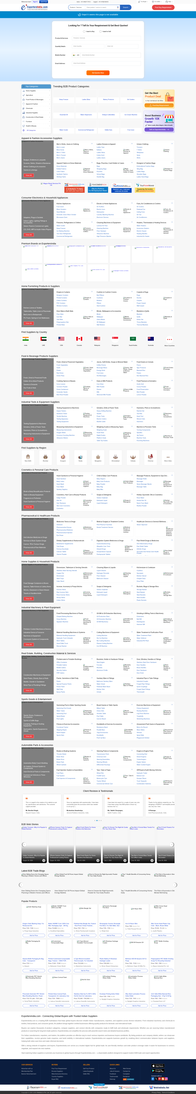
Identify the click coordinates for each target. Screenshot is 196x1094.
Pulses (139, 373)
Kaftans (99, 150)
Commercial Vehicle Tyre (105, 783)
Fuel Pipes (60, 773)
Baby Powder (101, 484)
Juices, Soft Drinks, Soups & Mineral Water (112, 362)
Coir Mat (59, 317)
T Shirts (139, 150)
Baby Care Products (103, 481)
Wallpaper (100, 317)
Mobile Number (60, 55)
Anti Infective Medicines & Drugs (35, 537)
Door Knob (140, 673)
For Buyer (144, 1)
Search (125, 7)
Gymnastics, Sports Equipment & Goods (35, 730)
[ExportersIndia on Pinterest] (159, 1078)
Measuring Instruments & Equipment (37, 434)
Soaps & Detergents (104, 495)
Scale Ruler (100, 432)
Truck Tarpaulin (142, 781)
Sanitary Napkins (62, 489)
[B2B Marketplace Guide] (162, 1078)
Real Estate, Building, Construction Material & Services (48, 653)
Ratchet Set (140, 411)
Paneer (99, 389)
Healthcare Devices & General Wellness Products (155, 521)
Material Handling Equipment (66, 635)
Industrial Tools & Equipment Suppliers (40, 402)
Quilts (138, 317)
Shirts (138, 158)
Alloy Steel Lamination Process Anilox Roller (135, 995)
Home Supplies (31, 91)
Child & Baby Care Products (107, 476)
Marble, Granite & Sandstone (34, 682)
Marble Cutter (101, 421)
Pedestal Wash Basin (103, 686)
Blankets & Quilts (143, 311)
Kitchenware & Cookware (146, 567)
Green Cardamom (62, 389)
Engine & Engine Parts (145, 751)
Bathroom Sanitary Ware (104, 681)
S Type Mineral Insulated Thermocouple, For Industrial (83, 960)
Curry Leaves (61, 384)
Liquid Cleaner (101, 570)
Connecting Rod (142, 754)
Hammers (140, 421)
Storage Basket (142, 589)
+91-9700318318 (100, 2)
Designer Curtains (62, 295)
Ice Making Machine (63, 231)
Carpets (139, 300)
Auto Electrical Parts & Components (37, 772)
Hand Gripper (61, 732)
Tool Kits (139, 413)
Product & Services (61, 38)
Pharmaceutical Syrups (64, 527)
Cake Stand (60, 581)
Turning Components (143, 430)
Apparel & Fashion (32, 104)
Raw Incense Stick (62, 592)
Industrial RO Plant (143, 641)
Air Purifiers (100, 206)
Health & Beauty (31, 126)
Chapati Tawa (141, 578)
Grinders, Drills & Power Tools (34, 427)
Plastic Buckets (141, 600)
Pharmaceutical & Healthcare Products (40, 515)
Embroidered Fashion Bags (145, 166)
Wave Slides (141, 730)
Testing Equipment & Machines (35, 423)
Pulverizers (140, 616)
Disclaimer (126, 1076)
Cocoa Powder (141, 386)
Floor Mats (60, 314)
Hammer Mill (141, 624)
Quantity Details (60, 46)
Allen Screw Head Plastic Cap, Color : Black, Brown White (160, 924)
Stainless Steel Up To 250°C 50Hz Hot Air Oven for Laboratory (85, 995)
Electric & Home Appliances (107, 203)
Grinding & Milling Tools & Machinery (150, 613)
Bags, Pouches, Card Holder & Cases (110, 163)
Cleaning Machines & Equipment (109, 222)
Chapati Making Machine (65, 616)
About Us (113, 1068)
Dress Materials (62, 166)
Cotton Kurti (100, 155)
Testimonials (114, 1076)
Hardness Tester (62, 413)
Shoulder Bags (141, 174)
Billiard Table (101, 708)
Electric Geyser (141, 231)
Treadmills (140, 716)
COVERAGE (129, 1079)
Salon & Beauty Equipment (33, 495)
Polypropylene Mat (63, 322)
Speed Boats (61, 716)
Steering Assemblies (103, 759)
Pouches (99, 171)
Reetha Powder (142, 506)
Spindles (139, 432)
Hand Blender (61, 212)
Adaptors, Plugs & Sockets (33, 217)
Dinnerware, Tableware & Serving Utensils (72, 567)
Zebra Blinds (101, 319)
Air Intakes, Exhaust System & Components (34, 767)
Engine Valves (141, 762)
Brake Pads (60, 762)
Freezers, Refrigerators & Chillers (69, 222)
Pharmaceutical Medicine (65, 530)
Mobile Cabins (61, 667)
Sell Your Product (88, 1068)
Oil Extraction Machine (104, 619)
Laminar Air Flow (102, 225)
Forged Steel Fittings (143, 689)
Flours (139, 365)
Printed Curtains (62, 298)
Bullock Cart (140, 776)
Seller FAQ (86, 1074)
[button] (118, 7)
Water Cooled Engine (143, 764)
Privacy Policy (156, 1092)
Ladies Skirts (101, 152)
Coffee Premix (101, 365)
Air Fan (139, 214)
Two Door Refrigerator (64, 233)
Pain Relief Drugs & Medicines (148, 540)
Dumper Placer (141, 778)
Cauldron (140, 570)
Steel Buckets (141, 595)
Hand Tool (140, 416)
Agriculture (29, 95)
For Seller (157, 1)
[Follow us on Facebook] (152, 1078)
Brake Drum (60, 759)
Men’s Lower (61, 147)
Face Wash (60, 487)
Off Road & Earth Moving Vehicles (149, 770)
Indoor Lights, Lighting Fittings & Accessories (35, 222)
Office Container (62, 662)
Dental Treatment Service (105, 527)
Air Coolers (140, 206)
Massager (140, 481)
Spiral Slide (140, 735)
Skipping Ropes (62, 730)
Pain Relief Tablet (142, 546)
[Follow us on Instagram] (166, 1078)
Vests (138, 155)
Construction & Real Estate (34, 117)
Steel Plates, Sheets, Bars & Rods (36, 678)
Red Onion (60, 373)
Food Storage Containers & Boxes (36, 583)
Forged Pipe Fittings (143, 684)
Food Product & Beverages (34, 99)
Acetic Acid (140, 384)
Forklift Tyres (101, 776)
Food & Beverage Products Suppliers (39, 356)
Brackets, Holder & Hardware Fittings (110, 659)
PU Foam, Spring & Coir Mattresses (36, 318)
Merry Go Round (142, 727)
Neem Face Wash (142, 503)
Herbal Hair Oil (141, 500)
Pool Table (100, 716)
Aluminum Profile (102, 670)
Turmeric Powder (62, 386)
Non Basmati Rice (142, 375)
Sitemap (112, 1079)
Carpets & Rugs (142, 292)
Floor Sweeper (101, 231)
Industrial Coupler (142, 681)
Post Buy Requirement (163, 7)
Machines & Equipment (32, 636)
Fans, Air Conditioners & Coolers (148, 203)
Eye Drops (60, 535)
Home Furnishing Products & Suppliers (40, 286)
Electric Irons (101, 209)
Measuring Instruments (64, 430)
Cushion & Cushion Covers (106, 292)
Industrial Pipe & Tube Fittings (147, 678)
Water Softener (141, 638)
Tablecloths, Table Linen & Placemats (37, 311)
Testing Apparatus (62, 419)
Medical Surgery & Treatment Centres (110, 521)
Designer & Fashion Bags (146, 163)
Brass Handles (141, 667)
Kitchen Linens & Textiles (33, 308)
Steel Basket (141, 592)
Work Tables (61, 641)
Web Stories (127, 1068)
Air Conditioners (142, 217)
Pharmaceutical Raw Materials (35, 547)
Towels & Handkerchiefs (32, 593)
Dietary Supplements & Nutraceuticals (70, 540)
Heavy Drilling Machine (104, 411)
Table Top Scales (102, 440)
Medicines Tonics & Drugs (66, 521)
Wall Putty (60, 689)
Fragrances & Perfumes (32, 498)
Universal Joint (101, 757)
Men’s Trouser (61, 155)
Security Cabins (62, 670)
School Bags (101, 174)
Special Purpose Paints (64, 684)
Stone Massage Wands (144, 484)
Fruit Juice (100, 373)
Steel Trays (60, 578)
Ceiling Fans (141, 212)
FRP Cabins (60, 673)
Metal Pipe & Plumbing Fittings (35, 685)
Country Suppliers (57, 1076)
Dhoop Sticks (61, 597)
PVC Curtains (61, 303)
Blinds (99, 314)
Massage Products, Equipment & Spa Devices (153, 476)
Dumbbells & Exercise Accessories (109, 724)
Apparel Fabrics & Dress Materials (69, 163)
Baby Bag (100, 487)
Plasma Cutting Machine (104, 643)
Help (169, 1)
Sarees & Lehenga (30, 170)
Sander (99, 413)
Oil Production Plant (103, 616)
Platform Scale (101, 438)
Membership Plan (27, 1071)
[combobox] (75, 55)
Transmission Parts (103, 754)
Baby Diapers (101, 479)
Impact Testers (61, 411)
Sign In (35, 2)
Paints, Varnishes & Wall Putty (67, 678)
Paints (59, 681)
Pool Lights (60, 719)
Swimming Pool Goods (64, 708)
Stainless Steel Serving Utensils (67, 570)
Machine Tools (141, 438)
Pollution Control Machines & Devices (37, 629)
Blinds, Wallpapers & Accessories (109, 311)
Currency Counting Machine (66, 435)
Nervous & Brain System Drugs (35, 541)
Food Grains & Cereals (145, 362)
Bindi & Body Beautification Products (37, 491)
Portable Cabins (62, 665)
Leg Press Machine (143, 713)
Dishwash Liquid (102, 500)
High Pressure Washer (104, 236)
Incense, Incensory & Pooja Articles (69, 586)
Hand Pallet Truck (62, 643)
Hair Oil (59, 500)
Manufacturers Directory (59, 1074)
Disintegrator (141, 622)
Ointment (59, 524)
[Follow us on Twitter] (156, 1078)
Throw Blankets (142, 322)
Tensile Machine (62, 416)
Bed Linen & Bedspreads (33, 314)
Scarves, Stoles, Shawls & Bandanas (37, 163)
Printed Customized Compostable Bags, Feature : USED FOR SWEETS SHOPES (59, 960)
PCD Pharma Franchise (104, 524)
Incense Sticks (61, 589)
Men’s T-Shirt (61, 152)
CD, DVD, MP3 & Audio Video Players (37, 229)
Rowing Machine (142, 711)
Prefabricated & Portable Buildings (69, 659)
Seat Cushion (101, 306)
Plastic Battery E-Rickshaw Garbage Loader (108, 960)
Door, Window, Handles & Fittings (149, 659)
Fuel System (61, 776)
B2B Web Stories (29, 824)
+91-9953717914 (84, 2)
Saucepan (140, 573)
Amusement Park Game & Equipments (151, 724)
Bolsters (99, 300)
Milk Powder (101, 386)
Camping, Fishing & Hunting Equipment (34, 725)
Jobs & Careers (115, 1071)
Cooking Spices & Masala (66, 381)
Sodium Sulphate (102, 498)
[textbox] (122, 46)
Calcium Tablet (61, 551)
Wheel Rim (100, 773)
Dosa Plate (140, 581)
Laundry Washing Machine (105, 214)
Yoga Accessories (102, 732)
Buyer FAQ (55, 1079)
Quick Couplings (142, 686)
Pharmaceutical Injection (64, 532)
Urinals (99, 692)
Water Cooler (61, 225)
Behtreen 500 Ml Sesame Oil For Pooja (136, 960)
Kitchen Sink (101, 689)
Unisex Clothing (142, 144)
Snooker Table (101, 713)
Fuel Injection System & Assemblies (69, 770)
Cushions (100, 298)
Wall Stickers (101, 325)
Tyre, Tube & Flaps (103, 770)
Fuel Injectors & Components (66, 778)
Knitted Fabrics (61, 169)
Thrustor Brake (61, 754)
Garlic (58, 367)
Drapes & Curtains (63, 292)
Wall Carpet (140, 306)
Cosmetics (60, 508)
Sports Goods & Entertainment (36, 699)
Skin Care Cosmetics (63, 506)
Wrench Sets (141, 419)
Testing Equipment (62, 421)
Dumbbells (100, 735)
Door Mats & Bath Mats (65, 311)
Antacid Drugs (101, 549)
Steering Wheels (102, 762)
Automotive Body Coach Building (36, 763)
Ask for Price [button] (34, 935)
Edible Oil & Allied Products (34, 381)
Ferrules (99, 665)
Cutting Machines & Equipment (108, 632)
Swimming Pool (61, 713)
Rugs (138, 295)
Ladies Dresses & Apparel (106, 144)
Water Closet (101, 684)
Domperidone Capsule (104, 551)
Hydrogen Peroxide (103, 573)
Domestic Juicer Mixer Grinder (66, 214)
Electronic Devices (103, 217)
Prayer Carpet (141, 303)
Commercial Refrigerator (64, 236)
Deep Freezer (61, 228)
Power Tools (101, 416)
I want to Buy (90, 31)
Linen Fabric (61, 171)
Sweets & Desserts (30, 384)
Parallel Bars (101, 730)
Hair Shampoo (61, 503)
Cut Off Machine (102, 646)
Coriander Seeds (62, 392)
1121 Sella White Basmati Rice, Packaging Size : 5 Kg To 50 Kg (161, 995)
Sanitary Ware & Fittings (105, 678)
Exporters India (34, 7)
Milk (98, 392)
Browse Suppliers (57, 1071)
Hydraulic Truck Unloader (65, 638)
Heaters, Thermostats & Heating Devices (151, 222)
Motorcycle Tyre (102, 778)
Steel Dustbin (141, 597)
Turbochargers (141, 759)
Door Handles (141, 665)
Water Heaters (141, 225)
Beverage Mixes (102, 367)
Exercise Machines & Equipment (148, 705)
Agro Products (141, 367)
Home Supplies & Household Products (40, 561)
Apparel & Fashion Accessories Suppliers (41, 138)
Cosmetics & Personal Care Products (39, 470)
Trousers (139, 147)
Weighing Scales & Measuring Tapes (110, 427)
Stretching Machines (143, 719)
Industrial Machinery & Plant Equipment (40, 607)
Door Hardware (142, 670)
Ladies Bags (141, 171)
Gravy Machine (61, 619)
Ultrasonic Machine (103, 233)
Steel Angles (101, 662)
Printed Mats (61, 325)
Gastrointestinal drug (103, 543)
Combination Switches (144, 783)
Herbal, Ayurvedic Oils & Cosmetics (149, 495)
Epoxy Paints (61, 692)
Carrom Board (101, 719)
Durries (139, 298)
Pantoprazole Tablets (103, 554)
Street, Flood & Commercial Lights (36, 226)
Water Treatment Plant (144, 635)
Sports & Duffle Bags (31, 720)
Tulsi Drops (60, 546)
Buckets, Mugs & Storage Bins (148, 586)
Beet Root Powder (62, 394)
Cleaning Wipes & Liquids (106, 567)
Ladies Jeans (101, 158)
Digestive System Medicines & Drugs (110, 540)
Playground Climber (143, 738)
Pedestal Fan (141, 209)
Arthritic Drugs (141, 549)
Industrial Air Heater (143, 236)
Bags (98, 166)
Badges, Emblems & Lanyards (35, 160)
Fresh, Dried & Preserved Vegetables (70, 362)
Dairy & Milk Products (104, 381)
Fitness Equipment (143, 708)
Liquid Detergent (102, 503)
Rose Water (140, 498)
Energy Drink (101, 370)
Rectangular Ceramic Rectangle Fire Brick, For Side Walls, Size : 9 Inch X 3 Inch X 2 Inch (110, 925)
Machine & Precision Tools (146, 427)
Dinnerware (60, 576)
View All (29, 175)
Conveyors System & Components (36, 639)
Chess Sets (100, 711)
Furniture (29, 121)
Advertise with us (27, 1068)
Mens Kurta (60, 150)
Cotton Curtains (62, 300)
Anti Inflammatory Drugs (144, 543)
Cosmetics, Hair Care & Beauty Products (71, 495)
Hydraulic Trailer (142, 773)
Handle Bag (100, 177)
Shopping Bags (101, 169)
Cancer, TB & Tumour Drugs (34, 544)
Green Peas (60, 375)
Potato (59, 370)
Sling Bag (140, 169)
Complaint (126, 1074)
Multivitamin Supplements (65, 543)
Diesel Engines (141, 757)
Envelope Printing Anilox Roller (109, 994)
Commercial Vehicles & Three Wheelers (34, 776)
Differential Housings (103, 764)
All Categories (31, 130)
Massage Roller (142, 479)
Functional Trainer (62, 727)
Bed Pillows (100, 295)
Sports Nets (60, 735)
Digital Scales (101, 435)
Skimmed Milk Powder (104, 394)
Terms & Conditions (168, 1092)
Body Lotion (60, 481)
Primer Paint (61, 686)
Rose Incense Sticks (63, 595)
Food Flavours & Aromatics (146, 381)
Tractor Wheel (101, 781)
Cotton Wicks (61, 600)
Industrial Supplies (32, 113)
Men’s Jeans (61, 158)
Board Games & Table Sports (107, 705)
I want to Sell (106, 31)
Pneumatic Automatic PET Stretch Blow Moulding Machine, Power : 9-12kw (33, 995)
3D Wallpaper (101, 322)
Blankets (139, 314)
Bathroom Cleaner (103, 578)
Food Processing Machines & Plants (70, 613)
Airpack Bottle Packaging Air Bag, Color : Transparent (33, 960)
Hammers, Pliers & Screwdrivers (35, 430)
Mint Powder (141, 392)
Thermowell (140, 692)
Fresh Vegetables (62, 365)
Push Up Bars (101, 738)
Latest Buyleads (88, 1071)
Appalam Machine (62, 622)
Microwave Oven (62, 217)
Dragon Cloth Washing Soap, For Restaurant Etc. (33, 924)
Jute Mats (60, 319)
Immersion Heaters (143, 228)
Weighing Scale (102, 430)
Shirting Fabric (61, 177)
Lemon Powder (141, 394)
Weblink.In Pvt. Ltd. (43, 1092)
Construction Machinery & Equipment (37, 675)
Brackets (99, 667)
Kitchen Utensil (141, 576)
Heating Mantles (142, 233)
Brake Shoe (60, 757)
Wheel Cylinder (61, 764)
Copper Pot (60, 573)
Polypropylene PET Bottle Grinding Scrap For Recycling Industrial (162, 960)
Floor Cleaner (101, 576)
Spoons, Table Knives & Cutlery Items (37, 586)
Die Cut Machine (102, 638)
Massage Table (141, 487)
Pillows (99, 303)
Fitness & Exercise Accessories (68, 724)
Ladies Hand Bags (143, 177)
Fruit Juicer (60, 206)
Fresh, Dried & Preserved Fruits (35, 378)
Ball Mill (139, 619)
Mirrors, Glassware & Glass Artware (36, 590)
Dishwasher (100, 212)
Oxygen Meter (61, 432)
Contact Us (126, 1071)
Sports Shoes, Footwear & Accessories (33, 716)
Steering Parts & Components (107, 751)
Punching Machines (143, 440)
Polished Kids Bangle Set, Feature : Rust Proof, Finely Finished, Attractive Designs (85, 925)
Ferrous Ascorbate (62, 549)
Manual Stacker (62, 646)
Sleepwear (140, 152)
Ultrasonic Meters (62, 438)
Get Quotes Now (98, 73)
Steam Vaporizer (142, 524)
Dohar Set (140, 319)
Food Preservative (143, 389)
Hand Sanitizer (61, 479)
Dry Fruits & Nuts (30, 388)
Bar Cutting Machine (103, 641)
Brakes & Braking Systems (66, 751)
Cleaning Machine (102, 228)
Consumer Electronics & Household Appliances (44, 197)
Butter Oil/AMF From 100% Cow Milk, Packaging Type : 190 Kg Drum (58, 925)
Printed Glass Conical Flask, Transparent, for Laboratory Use (58, 995)
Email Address (60, 63)
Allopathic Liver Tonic (103, 546)
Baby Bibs (100, 489)
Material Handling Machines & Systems (71, 632)
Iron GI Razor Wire (131, 923)
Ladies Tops (100, 147)
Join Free (43, 2)
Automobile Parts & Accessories (37, 745)
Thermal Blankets (142, 325)
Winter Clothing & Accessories (35, 166)
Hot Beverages (101, 375)
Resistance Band (102, 727)
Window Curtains (62, 306)
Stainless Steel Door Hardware (146, 662)
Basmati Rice (141, 370)
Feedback (113, 1074)
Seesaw (139, 732)
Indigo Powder (61, 498)
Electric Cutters (101, 419)
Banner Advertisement (28, 1074)
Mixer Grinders (61, 209)
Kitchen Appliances (64, 203)
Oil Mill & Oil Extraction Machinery (109, 613)
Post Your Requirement (59, 1068)
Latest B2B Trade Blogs (33, 870)
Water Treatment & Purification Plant (150, 632)
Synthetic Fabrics (62, 174)
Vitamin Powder (62, 554)
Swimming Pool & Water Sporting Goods (71, 705)
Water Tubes (61, 711)
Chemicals (29, 108)
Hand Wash (60, 484)
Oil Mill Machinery (102, 622)
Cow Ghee (100, 384)
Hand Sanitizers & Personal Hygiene (37, 501)
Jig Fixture (140, 435)
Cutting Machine (102, 635)
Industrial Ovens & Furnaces (34, 632)
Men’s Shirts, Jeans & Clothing (68, 144)
